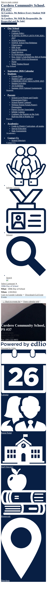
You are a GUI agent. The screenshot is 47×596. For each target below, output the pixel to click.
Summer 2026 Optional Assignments (26, 88)
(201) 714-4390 (7, 337)
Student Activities (18, 83)
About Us (15, 31)
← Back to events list (11, 301)
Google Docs (16, 76)
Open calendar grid (31, 301)
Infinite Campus (18, 112)
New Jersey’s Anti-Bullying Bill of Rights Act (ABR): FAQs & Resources (28, 58)
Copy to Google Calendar (11, 295)
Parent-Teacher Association (22, 109)
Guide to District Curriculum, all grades (27, 126)
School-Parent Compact (21, 102)
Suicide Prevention (19, 50)
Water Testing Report (20, 64)
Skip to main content (9, 2)
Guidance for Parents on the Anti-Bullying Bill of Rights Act (25, 115)
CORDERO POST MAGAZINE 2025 (27, 81)
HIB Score (15, 47)
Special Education (18, 128)
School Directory (18, 40)
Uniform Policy (17, 33)
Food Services (17, 52)
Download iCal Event (34, 295)
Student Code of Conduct (22, 79)
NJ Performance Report (21, 54)
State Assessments (18, 131)
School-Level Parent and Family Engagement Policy (24, 99)
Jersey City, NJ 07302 (10, 334)
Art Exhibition (17, 86)
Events (4, 297)
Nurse (13, 61)
